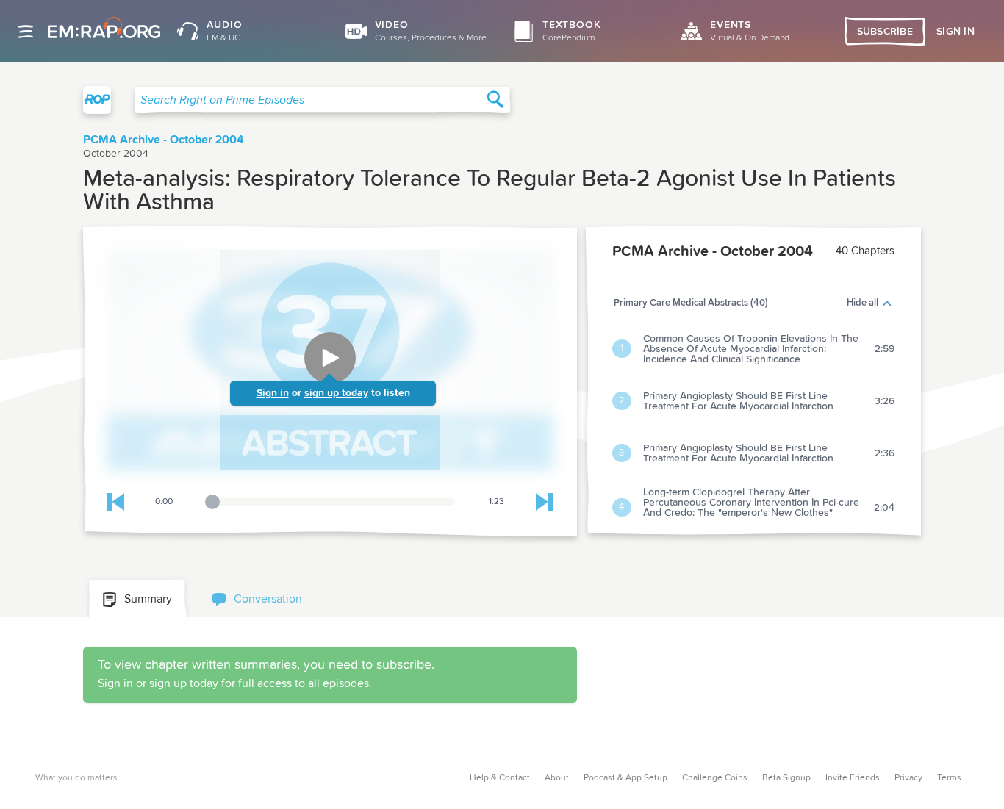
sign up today (336, 393)
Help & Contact (500, 778)
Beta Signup (786, 778)
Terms (949, 778)
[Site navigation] (26, 32)
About (557, 778)
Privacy (908, 778)
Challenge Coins (714, 778)
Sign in (273, 393)
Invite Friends (852, 778)
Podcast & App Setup (625, 778)
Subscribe (885, 31)
